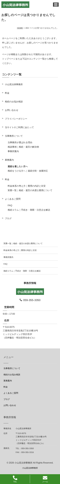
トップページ (8, 59)
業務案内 (9, 160)
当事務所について (14, 136)
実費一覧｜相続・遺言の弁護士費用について (30, 190)
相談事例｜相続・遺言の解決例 (23, 147)
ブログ (8, 218)
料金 (7, 93)
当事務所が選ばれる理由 (20, 142)
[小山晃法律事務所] (15, 4)
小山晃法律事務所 (14, 84)
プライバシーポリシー (16, 119)
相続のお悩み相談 (14, 101)
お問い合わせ (11, 110)
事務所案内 (13, 151)
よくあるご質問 (13, 199)
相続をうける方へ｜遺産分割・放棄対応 (28, 171)
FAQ (10, 205)
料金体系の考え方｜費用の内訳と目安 (27, 186)
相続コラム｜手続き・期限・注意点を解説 (29, 210)
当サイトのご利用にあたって (19, 127)
